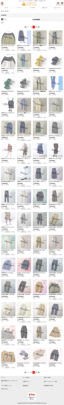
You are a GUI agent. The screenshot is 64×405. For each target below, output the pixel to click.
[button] (2, 3)
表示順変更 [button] (37, 19)
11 (31, 27)
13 (36, 27)
